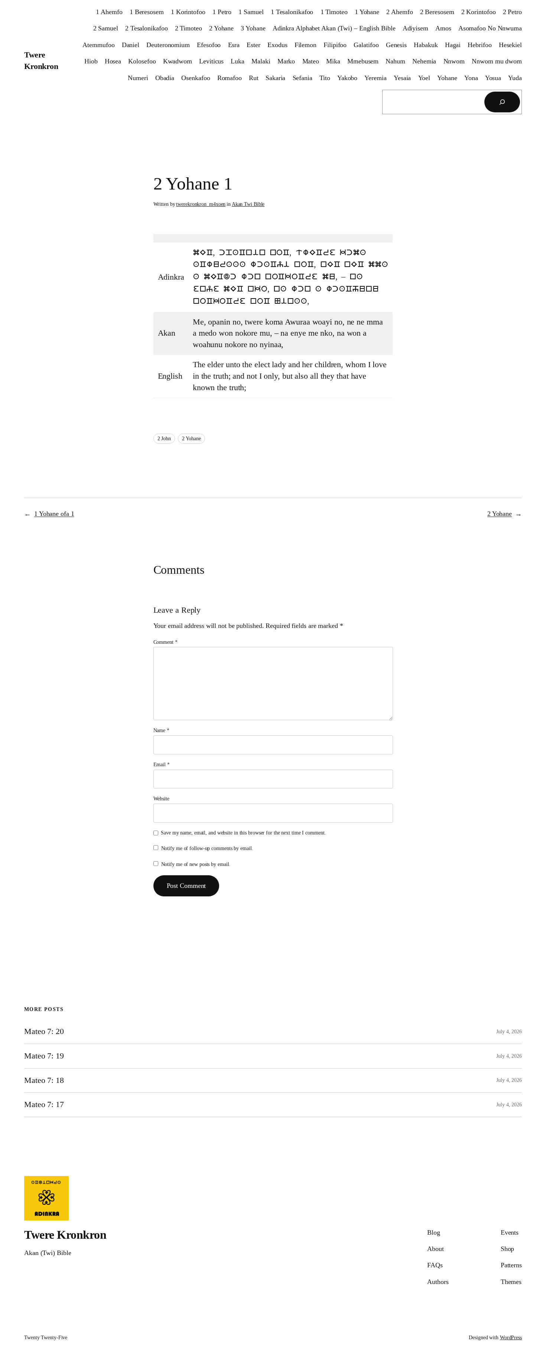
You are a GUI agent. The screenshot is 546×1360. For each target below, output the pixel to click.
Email (161, 764)
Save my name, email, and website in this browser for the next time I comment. (243, 833)
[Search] (502, 102)
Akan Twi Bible (248, 204)
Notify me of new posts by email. (196, 864)
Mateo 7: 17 (44, 1104)
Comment (165, 642)
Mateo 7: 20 (44, 1031)
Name (161, 730)
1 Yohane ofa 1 (54, 513)
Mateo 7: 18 (44, 1080)
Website (161, 798)
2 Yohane (191, 438)
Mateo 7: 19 (44, 1055)
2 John (164, 438)
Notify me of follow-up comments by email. (207, 848)
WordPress (511, 1337)
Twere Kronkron (65, 1234)
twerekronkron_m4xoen (200, 204)
